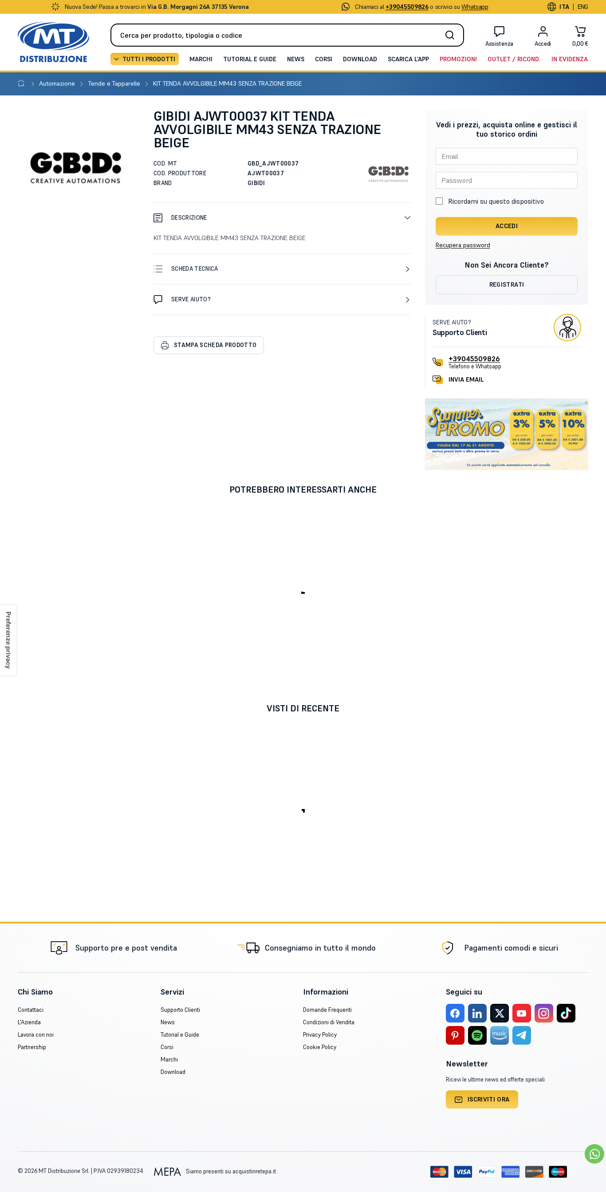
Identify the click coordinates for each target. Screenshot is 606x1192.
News (295, 59)
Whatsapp (474, 7)
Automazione (58, 83)
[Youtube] (521, 1013)
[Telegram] (521, 1035)
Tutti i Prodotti (148, 59)
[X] (499, 1013)
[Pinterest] (455, 1035)
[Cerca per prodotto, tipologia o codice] (452, 35)
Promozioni (458, 59)
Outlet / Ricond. (514, 59)
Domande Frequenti (327, 1010)
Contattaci (30, 1010)
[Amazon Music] (499, 1035)
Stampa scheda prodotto (215, 345)
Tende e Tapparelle (115, 83)
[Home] (23, 83)
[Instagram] (544, 1013)
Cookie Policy (319, 1047)
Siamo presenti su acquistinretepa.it (230, 1171)
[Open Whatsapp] (594, 1154)
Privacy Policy (320, 1034)
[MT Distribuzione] (53, 42)
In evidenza (569, 59)
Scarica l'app (408, 59)
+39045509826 (474, 358)
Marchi (200, 59)
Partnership (32, 1047)
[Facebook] (455, 1013)
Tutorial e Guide (249, 59)
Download (360, 59)
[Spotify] (477, 1035)
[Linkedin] (477, 1013)
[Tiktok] (566, 1013)
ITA (564, 7)
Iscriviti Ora (489, 1099)
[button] (282, 217)
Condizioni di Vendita (328, 1022)
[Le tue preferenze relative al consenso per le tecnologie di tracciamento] (8, 640)
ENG (583, 7)
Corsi (323, 59)
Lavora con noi (36, 1034)
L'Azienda (29, 1022)
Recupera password (463, 245)
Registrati (506, 284)
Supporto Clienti (180, 1010)
